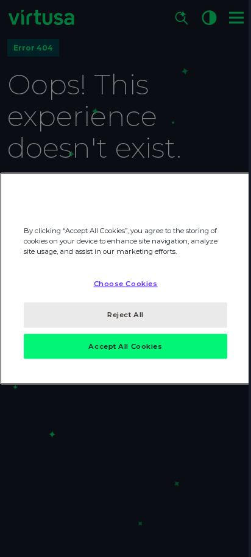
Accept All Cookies (125, 346)
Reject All (125, 314)
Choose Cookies (126, 283)
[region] (125, 278)
